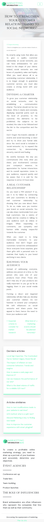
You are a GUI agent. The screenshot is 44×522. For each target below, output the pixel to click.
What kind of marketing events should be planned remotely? (29, 327)
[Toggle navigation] (39, 4)
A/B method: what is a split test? (20, 414)
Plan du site (22, 520)
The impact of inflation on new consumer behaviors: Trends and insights (20, 365)
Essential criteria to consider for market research (13, 327)
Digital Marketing (13, 44)
